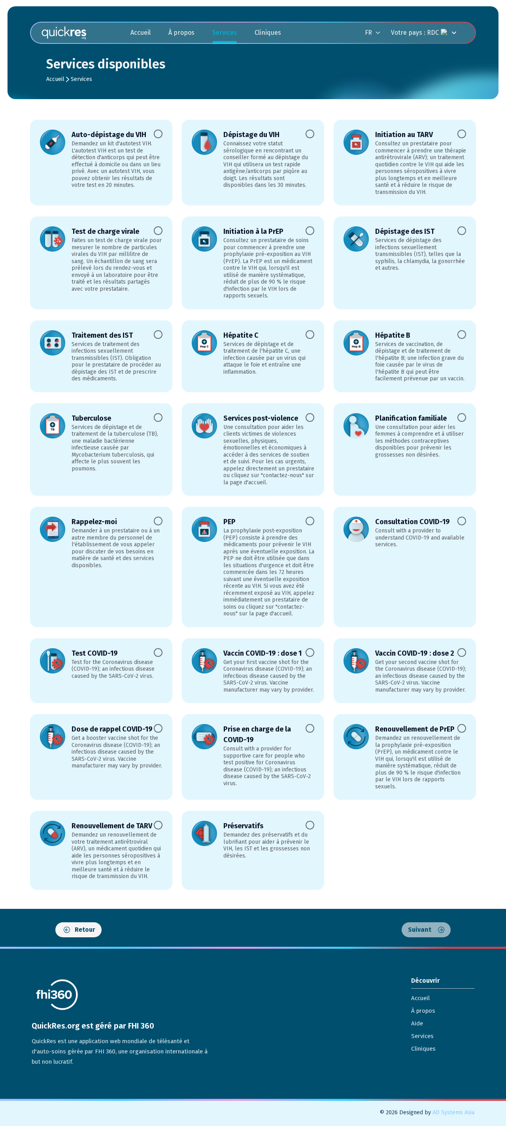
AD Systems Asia (453, 1112)
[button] (378, 33)
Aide (417, 1023)
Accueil (140, 32)
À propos (181, 32)
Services (224, 32)
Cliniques (268, 32)
